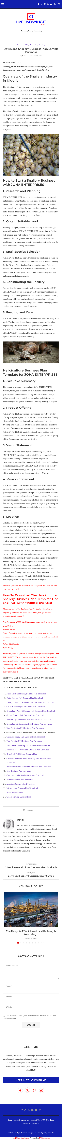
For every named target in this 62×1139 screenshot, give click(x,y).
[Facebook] (38, 4)
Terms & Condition (31, 1123)
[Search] (59, 4)
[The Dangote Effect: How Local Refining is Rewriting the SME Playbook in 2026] (31, 909)
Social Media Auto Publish (20, 1138)
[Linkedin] (48, 4)
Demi (24, 56)
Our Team (50, 1119)
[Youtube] (51, 4)
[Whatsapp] (55, 4)
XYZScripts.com (44, 1138)
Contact (17, 1119)
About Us (25, 1119)
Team (10, 1119)
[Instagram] (45, 4)
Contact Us (35, 1119)
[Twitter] (42, 4)
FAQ (43, 1119)
